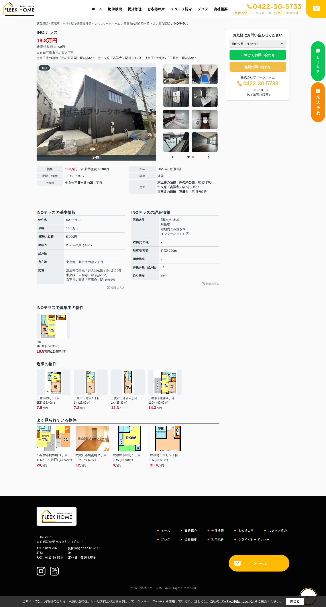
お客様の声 (156, 9)
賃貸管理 (135, 9)
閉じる (295, 601)
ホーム (97, 9)
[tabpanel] (190, 108)
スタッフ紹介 (181, 9)
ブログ (202, 9)
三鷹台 (184, 191)
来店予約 (318, 105)
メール (260, 563)
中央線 (162, 187)
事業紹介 (191, 530)
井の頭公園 (187, 182)
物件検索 (115, 9)
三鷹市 (50, 53)
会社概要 (221, 9)
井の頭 (60, 53)
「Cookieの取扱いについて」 (237, 601)
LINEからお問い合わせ (258, 55)
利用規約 (217, 539)
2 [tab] (193, 157)
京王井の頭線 (166, 182)
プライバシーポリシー (253, 539)
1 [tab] (188, 157)
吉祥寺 (174, 187)
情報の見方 (118, 287)
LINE (318, 64)
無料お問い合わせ (257, 67)
